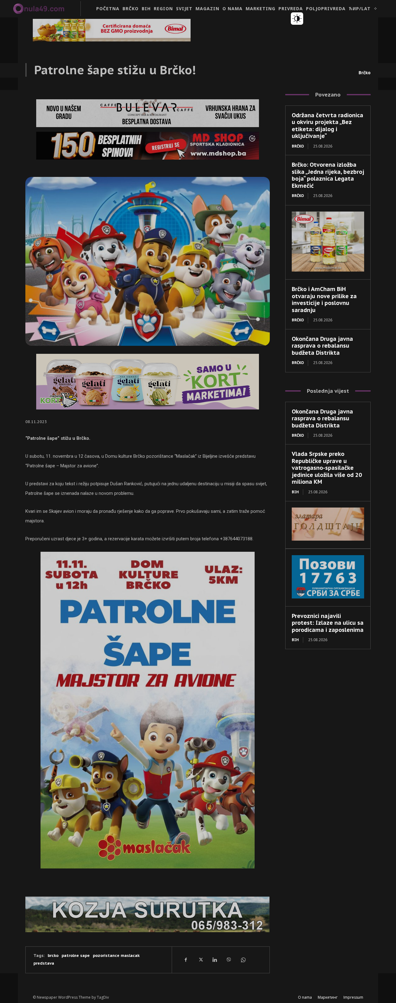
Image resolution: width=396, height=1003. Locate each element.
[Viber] (228, 960)
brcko (53, 955)
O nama (305, 997)
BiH (295, 492)
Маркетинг (328, 997)
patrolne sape (76, 955)
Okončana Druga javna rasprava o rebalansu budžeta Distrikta (322, 345)
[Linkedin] (214, 960)
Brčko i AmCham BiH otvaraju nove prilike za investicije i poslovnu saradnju (324, 299)
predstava (43, 963)
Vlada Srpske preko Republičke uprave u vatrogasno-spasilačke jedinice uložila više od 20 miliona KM (327, 467)
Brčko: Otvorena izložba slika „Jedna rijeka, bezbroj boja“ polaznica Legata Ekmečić (328, 175)
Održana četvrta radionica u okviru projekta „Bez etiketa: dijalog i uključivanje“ (327, 126)
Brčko (365, 72)
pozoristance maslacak (116, 955)
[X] (200, 960)
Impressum (353, 997)
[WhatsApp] (243, 960)
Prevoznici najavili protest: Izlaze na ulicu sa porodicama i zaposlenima (328, 622)
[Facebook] (186, 960)
